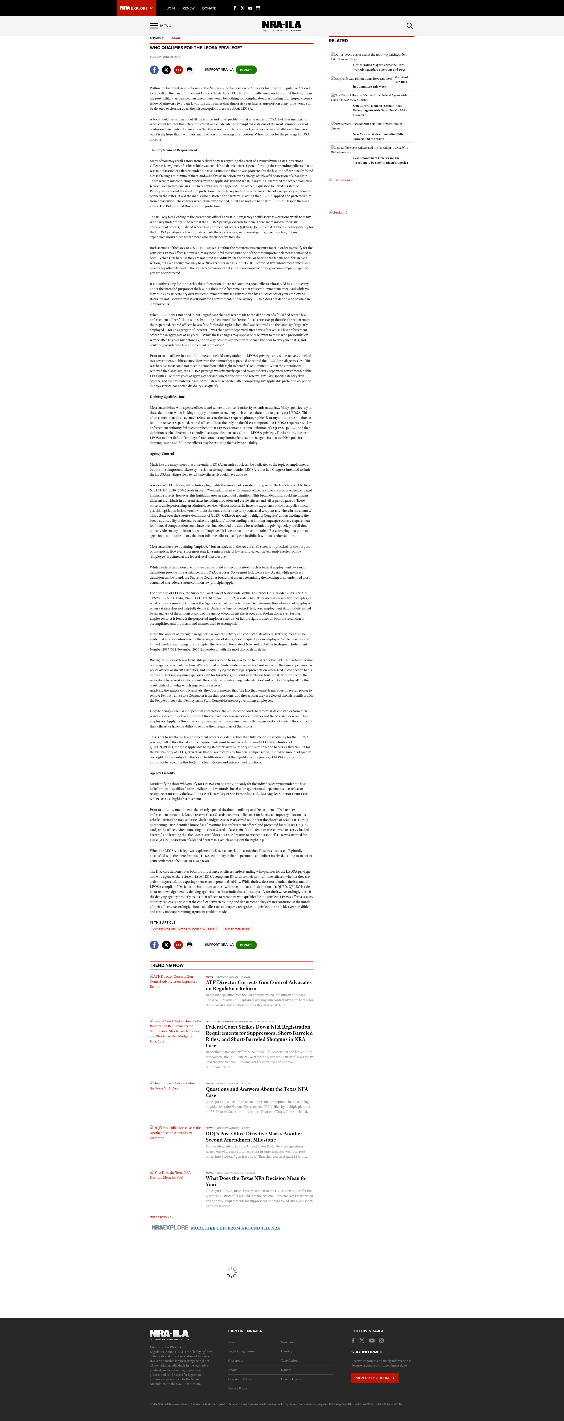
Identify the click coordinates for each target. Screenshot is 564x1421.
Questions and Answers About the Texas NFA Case (257, 1092)
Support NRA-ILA (219, 69)
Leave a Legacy (291, 1379)
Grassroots (235, 1361)
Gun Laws (288, 1342)
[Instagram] (258, 3)
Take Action (289, 1361)
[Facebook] (235, 3)
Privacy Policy (237, 1388)
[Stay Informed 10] (343, 180)
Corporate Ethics (239, 1379)
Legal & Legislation (219, 1021)
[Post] (166, 67)
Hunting (286, 1351)
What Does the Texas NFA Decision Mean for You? (256, 1181)
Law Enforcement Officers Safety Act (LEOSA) (184, 928)
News (176, 37)
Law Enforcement (237, 928)
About (232, 1370)
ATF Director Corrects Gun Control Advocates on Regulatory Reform (259, 985)
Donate (286, 1370)
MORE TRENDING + (161, 1217)
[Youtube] (250, 3)
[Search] (409, 25)
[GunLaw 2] (338, 212)
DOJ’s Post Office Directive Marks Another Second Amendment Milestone (254, 1136)
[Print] (189, 73)
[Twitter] (242, 3)
